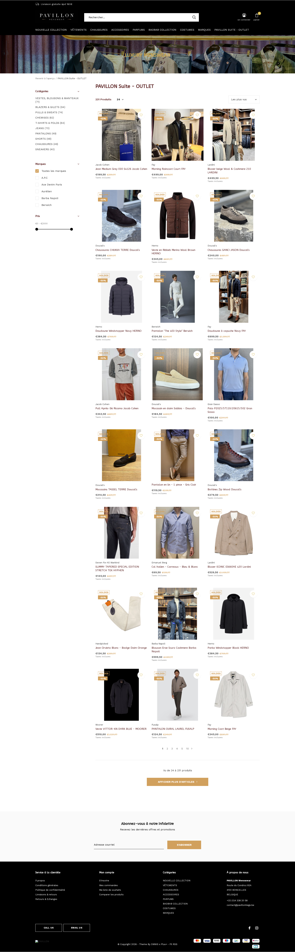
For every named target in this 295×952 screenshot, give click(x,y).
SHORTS (43, 138)
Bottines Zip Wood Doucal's (224, 489)
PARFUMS (139, 29)
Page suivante (192, 748)
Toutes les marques (53, 171)
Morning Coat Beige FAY (222, 728)
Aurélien (46, 191)
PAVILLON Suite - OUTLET (231, 29)
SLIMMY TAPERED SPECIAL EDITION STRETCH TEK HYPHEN (117, 568)
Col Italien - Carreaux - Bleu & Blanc (175, 566)
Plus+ (164, 944)
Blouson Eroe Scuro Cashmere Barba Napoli (174, 649)
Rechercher (194, 17)
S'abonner (184, 844)
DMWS (154, 944)
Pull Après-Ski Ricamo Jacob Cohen (116, 408)
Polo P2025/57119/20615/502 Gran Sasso (230, 410)
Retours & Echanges (46, 899)
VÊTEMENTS (79, 29)
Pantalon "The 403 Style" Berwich (172, 330)
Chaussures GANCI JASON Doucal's (229, 250)
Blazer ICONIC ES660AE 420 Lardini (229, 566)
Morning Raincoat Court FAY (169, 168)
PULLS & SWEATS (49, 112)
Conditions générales (46, 885)
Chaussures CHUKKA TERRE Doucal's (117, 250)
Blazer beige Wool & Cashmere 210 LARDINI (229, 170)
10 (187, 748)
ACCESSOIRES (120, 29)
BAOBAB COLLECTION (162, 29)
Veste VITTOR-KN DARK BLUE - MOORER (120, 728)
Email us (76, 927)
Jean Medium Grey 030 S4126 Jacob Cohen (121, 168)
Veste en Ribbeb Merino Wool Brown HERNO (173, 251)
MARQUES (204, 29)
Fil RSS (173, 944)
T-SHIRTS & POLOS (50, 122)
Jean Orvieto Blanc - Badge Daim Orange (121, 647)
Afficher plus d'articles (176, 781)
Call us (49, 927)
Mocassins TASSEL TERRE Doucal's (116, 489)
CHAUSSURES (99, 29)
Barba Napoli (49, 198)
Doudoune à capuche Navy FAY (227, 330)
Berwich (46, 205)
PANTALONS (45, 133)
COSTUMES (187, 29)
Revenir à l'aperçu (45, 78)
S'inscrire (104, 880)
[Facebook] (249, 928)
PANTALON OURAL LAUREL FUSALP (173, 728)
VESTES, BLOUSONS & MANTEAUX (57, 100)
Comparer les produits (111, 894)
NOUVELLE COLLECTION (51, 29)
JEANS (42, 128)
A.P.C (44, 177)
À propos (40, 880)
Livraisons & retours (46, 894)
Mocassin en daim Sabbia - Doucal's (174, 408)
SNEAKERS (45, 149)
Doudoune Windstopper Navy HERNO (118, 330)
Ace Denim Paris (51, 184)
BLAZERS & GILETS (50, 107)
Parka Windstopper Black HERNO (228, 647)
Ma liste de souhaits (110, 890)
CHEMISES (44, 117)
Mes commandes (108, 885)
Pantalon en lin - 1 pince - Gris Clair (174, 484)
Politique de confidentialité (50, 890)
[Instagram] (256, 928)
